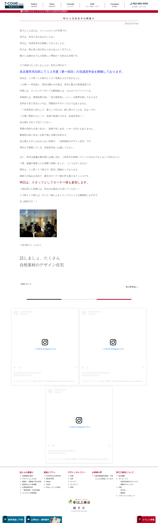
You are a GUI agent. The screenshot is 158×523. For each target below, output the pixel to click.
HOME (26, 11)
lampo (48, 481)
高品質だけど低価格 (29, 484)
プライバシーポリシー (126, 496)
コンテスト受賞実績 (29, 493)
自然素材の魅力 (27, 476)
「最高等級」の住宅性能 (31, 490)
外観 (71, 476)
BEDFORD (50, 479)
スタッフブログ (37, 11)
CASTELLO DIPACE (53, 476)
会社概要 (121, 476)
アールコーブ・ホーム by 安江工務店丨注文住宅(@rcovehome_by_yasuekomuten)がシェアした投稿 (53, 381)
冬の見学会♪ (131, 287)
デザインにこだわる (29, 479)
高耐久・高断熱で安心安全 (31, 481)
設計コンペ (26, 284)
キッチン (73, 481)
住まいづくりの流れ (53, 487)
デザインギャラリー (77, 472)
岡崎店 (122, 493)
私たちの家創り (27, 472)
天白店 (122, 490)
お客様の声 (97, 472)
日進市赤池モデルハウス (129, 481)
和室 (71, 487)
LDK (71, 479)
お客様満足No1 (27, 487)
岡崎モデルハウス (126, 484)
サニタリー (74, 484)
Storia (48, 484)
